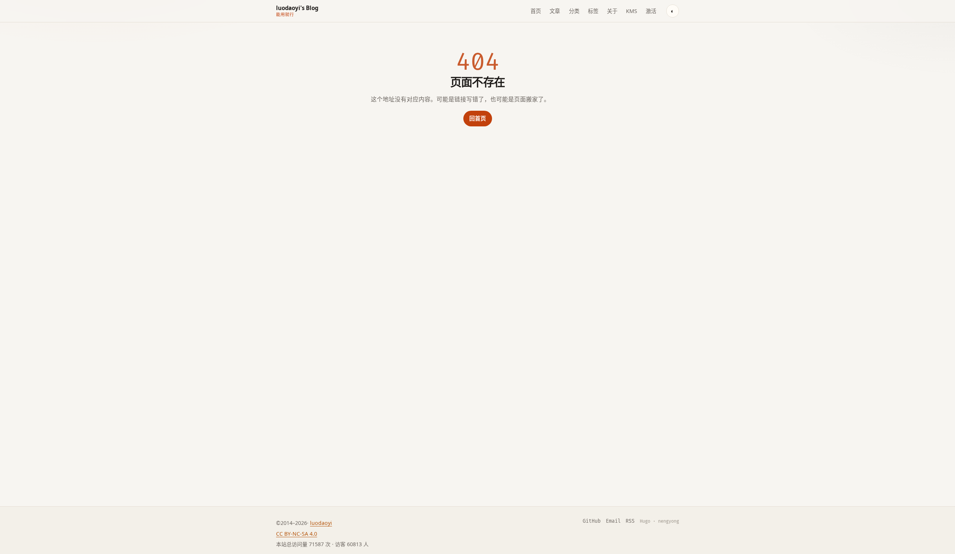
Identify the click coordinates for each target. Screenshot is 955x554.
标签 (593, 11)
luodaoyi (321, 522)
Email (613, 521)
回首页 (477, 118)
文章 (554, 11)
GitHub (592, 521)
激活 (651, 11)
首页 (535, 11)
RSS (630, 521)
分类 (574, 11)
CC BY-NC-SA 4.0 (296, 533)
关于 (612, 11)
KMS (631, 11)
